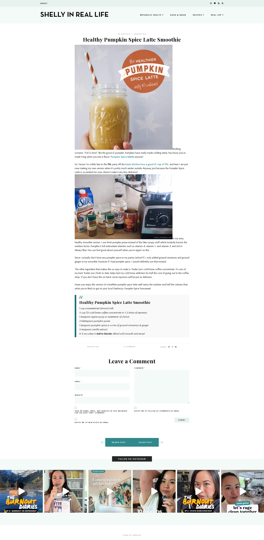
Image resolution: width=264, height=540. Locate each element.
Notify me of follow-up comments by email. (157, 411)
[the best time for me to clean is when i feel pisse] (242, 491)
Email (78, 382)
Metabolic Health (150, 15)
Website (79, 395)
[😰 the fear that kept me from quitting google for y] (198, 491)
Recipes (197, 15)
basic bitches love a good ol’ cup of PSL (147, 164)
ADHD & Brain (178, 15)
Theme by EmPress (132, 535)
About (44, 3)
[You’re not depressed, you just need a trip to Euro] (21, 491)
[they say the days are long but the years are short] (109, 491)
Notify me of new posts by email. (92, 422)
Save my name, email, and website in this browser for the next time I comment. (101, 412)
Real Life (216, 15)
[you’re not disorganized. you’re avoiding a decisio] (65, 491)
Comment (130, 347)
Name (78, 368)
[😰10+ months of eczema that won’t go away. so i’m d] (154, 491)
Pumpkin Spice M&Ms (122, 157)
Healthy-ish (140, 34)
